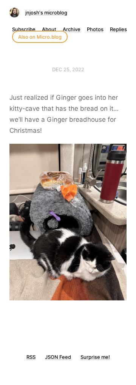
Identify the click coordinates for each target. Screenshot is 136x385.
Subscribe (24, 29)
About (49, 29)
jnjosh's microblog (46, 12)
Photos (95, 29)
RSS (31, 357)
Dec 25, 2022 (68, 69)
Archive (71, 29)
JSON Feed (58, 357)
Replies (118, 29)
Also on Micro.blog (40, 37)
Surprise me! (95, 357)
